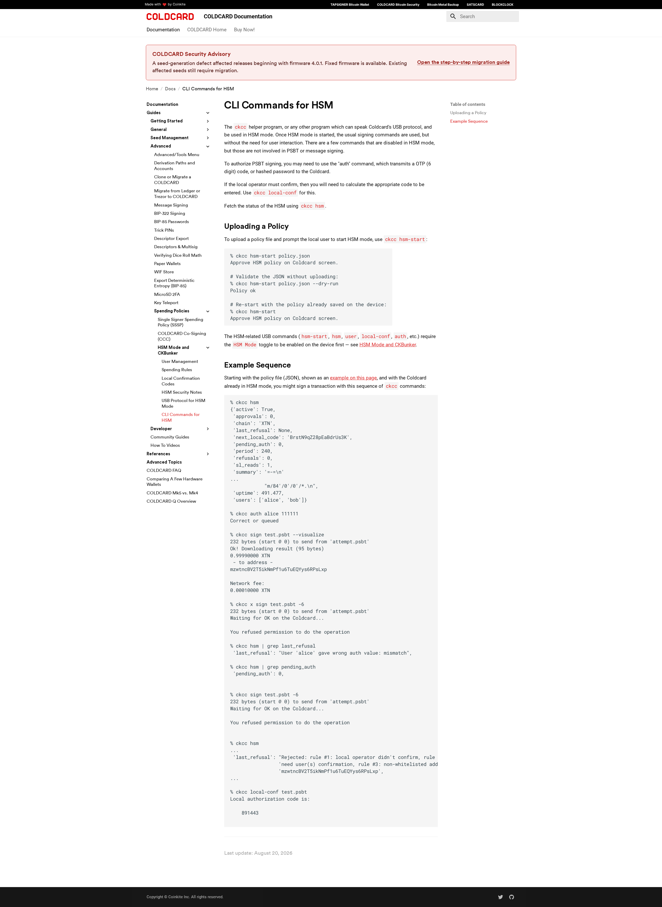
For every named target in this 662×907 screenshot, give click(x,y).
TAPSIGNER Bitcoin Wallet (349, 4)
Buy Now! (244, 29)
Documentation (163, 29)
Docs (170, 88)
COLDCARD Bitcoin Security (398, 4)
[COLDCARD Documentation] (170, 16)
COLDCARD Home (207, 29)
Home (152, 88)
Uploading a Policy (468, 113)
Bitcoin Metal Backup (443, 4)
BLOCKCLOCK (502, 4)
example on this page (353, 378)
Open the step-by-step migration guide (463, 62)
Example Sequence (469, 121)
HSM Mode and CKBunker (387, 345)
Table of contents (467, 104)
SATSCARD (475, 4)
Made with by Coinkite (165, 4)
